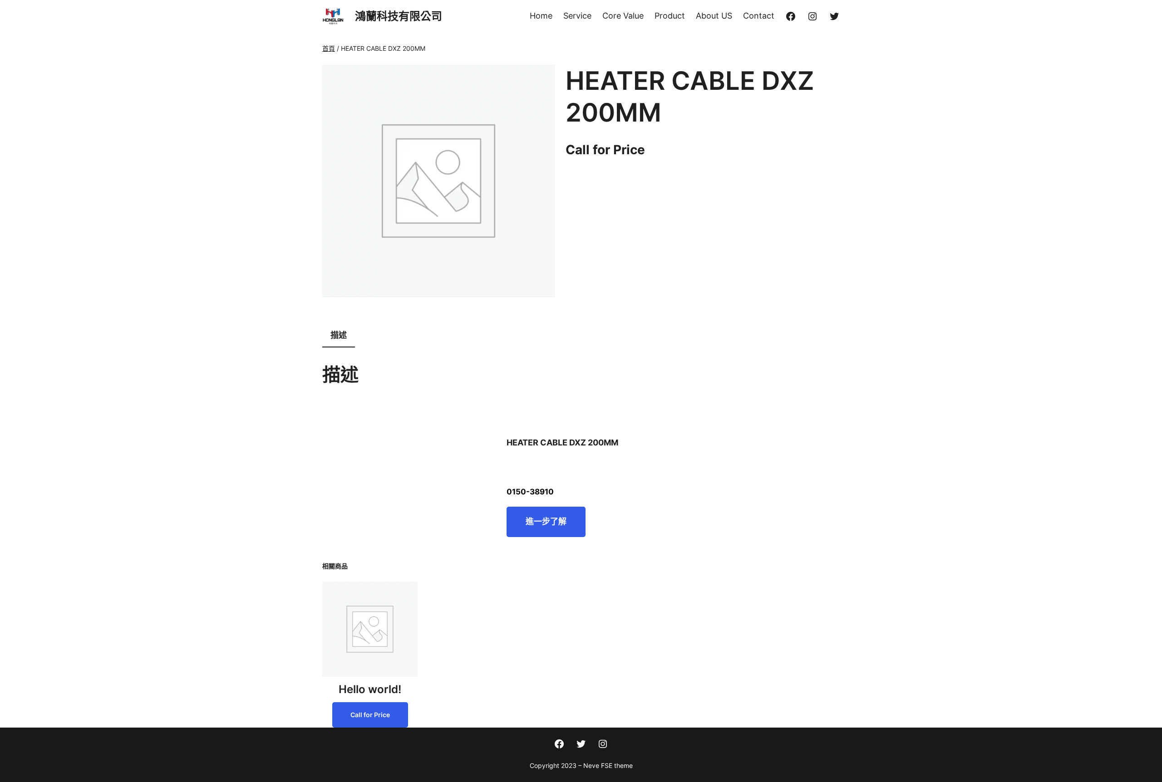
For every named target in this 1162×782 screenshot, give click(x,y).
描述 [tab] (338, 335)
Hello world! (370, 689)
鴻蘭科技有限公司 (398, 16)
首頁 (328, 48)
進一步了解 (546, 521)
